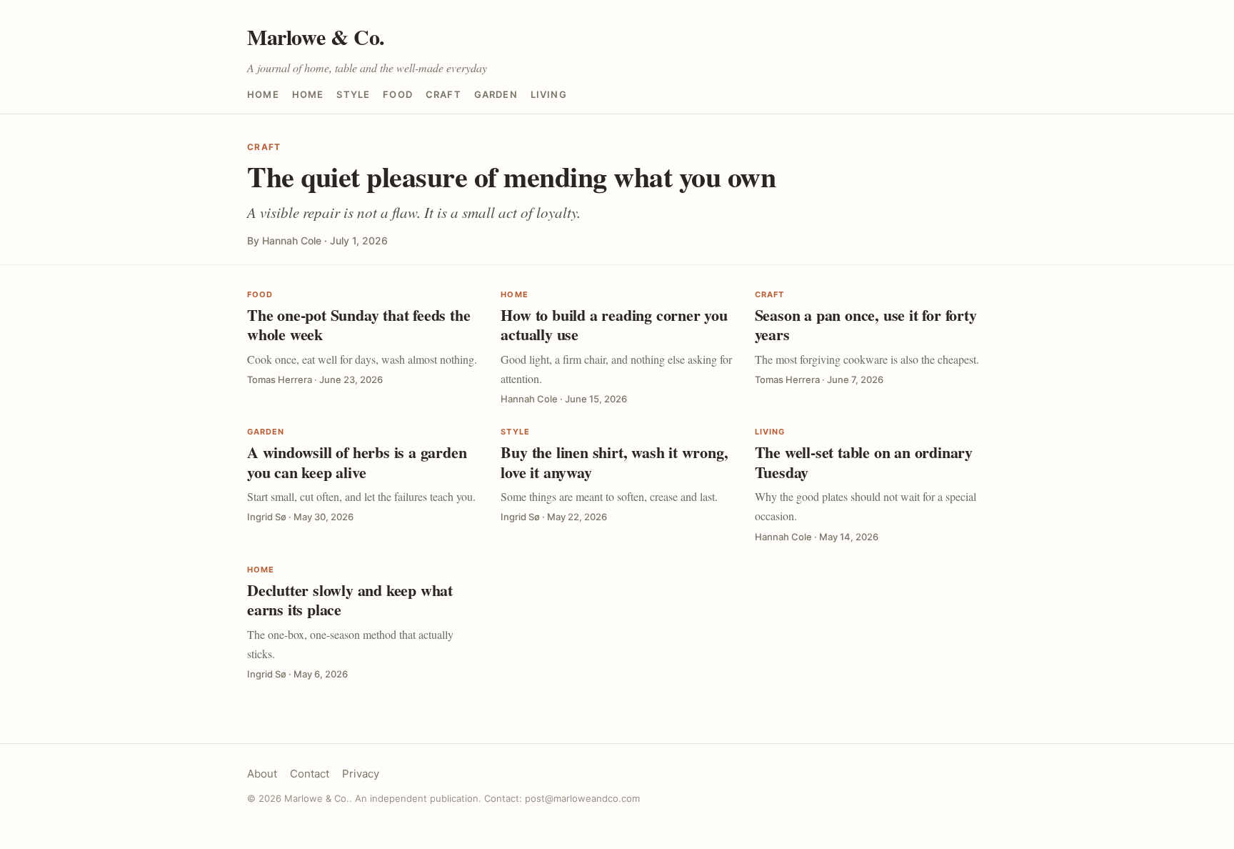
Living (549, 94)
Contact (309, 773)
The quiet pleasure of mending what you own (511, 176)
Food (398, 94)
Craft (443, 94)
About (262, 773)
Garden (496, 94)
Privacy (360, 773)
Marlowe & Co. (316, 36)
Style (353, 94)
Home (263, 94)
